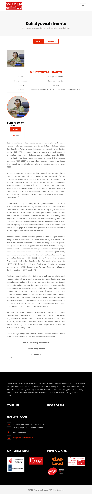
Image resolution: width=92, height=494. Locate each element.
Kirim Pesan (51, 41)
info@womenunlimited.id (23, 437)
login (15, 129)
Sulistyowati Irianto (15, 124)
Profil (38, 41)
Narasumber (37, 28)
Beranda (26, 28)
